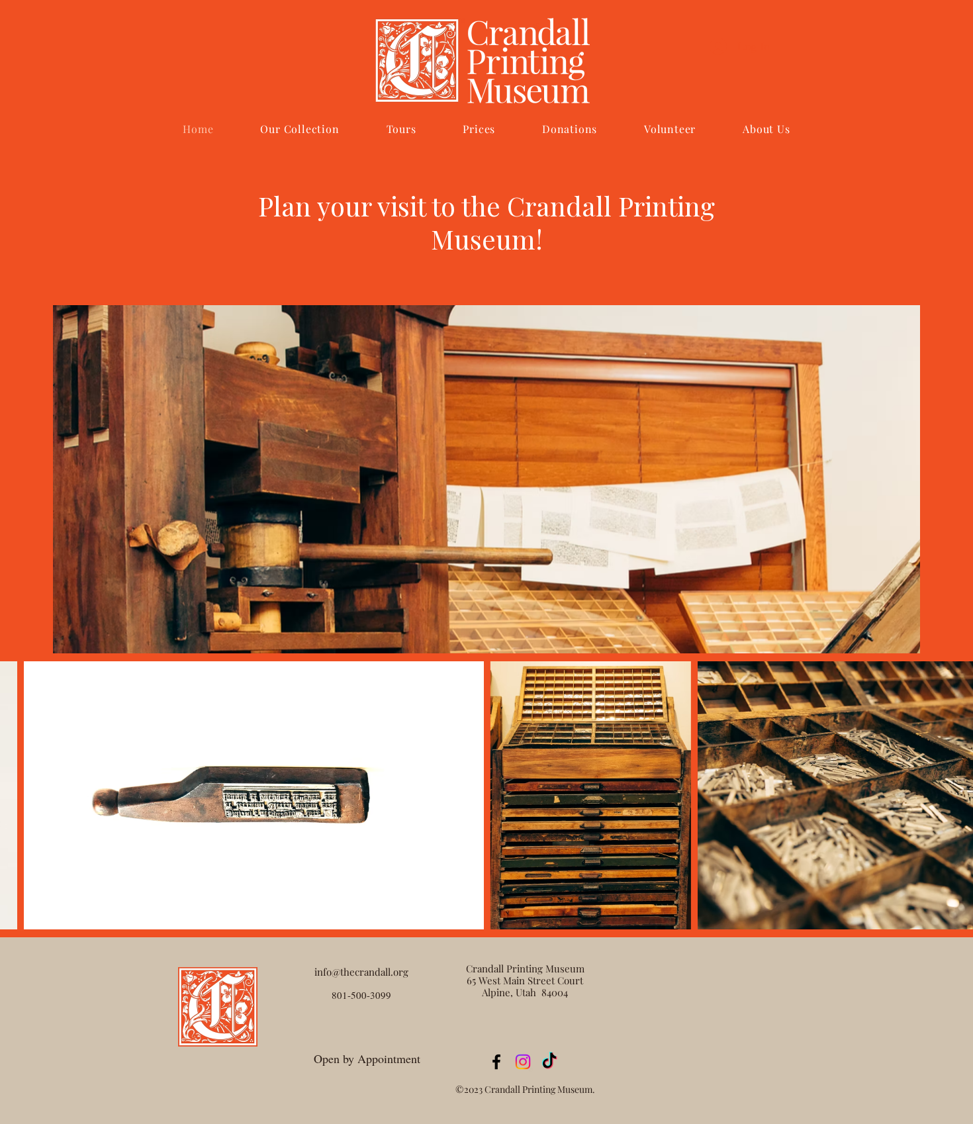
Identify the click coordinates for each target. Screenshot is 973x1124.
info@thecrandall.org (361, 971)
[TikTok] (549, 1062)
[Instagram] (523, 1062)
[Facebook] (496, 1062)
